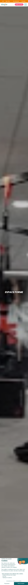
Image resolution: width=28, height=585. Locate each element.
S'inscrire (23, 1)
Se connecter (16, 1)
